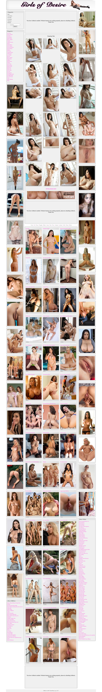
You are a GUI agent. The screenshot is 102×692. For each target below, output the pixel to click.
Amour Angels (10, 34)
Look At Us (81, 544)
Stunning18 (9, 72)
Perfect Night (81, 576)
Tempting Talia (51, 36)
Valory (8, 638)
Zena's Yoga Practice (47, 578)
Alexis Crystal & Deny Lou (84, 521)
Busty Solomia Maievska (11, 614)
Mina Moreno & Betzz (83, 582)
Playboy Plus (9, 66)
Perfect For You (82, 586)
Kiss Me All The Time (83, 599)
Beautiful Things (82, 573)
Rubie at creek (45, 549)
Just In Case (81, 539)
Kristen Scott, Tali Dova (11, 636)
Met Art (8, 56)
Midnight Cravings (82, 545)
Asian (47, 225)
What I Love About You (83, 553)
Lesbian (60, 225)
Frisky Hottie (9, 609)
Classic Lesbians (63, 578)
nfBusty (8, 60)
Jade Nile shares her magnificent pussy (14, 637)
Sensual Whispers (82, 636)
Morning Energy (82, 591)
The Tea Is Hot (81, 525)
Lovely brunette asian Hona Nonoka (49, 607)
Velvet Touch (81, 605)
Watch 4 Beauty (10, 79)
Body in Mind (9, 39)
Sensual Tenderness (82, 550)
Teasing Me (81, 564)
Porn (53, 225)
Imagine (80, 627)
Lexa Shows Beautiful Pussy (65, 636)
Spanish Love (81, 617)
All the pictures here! (51, 188)
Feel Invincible (81, 581)
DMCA (44, 690)
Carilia (8, 611)
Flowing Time (81, 614)
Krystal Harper (10, 632)
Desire (67, 225)
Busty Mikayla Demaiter (30, 374)
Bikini (44, 225)
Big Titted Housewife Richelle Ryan (32, 461)
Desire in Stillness (10, 610)
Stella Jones (9, 628)
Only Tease (9, 63)
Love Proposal (81, 610)
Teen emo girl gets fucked (65, 374)
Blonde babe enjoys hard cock (12, 622)
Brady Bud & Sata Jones (83, 601)
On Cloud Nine (81, 541)
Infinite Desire (81, 543)
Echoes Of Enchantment (83, 619)
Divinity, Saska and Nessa (30, 520)
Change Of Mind (82, 567)
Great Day (81, 575)
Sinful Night (81, 532)
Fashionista (9, 608)
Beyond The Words (82, 633)
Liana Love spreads (63, 403)
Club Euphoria (81, 523)
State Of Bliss (81, 554)
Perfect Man (81, 608)
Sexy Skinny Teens (29, 578)
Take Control (81, 637)
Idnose (8, 629)
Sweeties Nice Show (46, 374)
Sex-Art (8, 71)
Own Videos (9, 17)
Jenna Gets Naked (10, 619)
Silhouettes (81, 557)
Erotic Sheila (9, 623)
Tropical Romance (82, 530)
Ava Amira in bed (63, 461)
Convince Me (81, 592)
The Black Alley (10, 75)
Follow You (81, 569)
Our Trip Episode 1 (82, 628)
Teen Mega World (10, 74)
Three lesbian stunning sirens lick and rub (15, 606)
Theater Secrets (81, 534)
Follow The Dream (82, 578)
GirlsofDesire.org (53, 690)
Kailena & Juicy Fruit (11, 620)
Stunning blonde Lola (30, 607)
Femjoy (8, 49)
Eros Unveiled (81, 622)
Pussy (37, 225)
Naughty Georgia (46, 228)
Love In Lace (81, 632)
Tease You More (82, 589)
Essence (80, 631)
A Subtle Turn (45, 286)
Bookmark (9, 22)
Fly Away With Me (82, 529)
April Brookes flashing (30, 636)
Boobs (70, 225)
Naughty (40, 225)
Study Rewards (81, 624)
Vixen (8, 77)
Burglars (44, 461)
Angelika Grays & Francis (83, 558)
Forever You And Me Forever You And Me (87, 635)
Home (8, 14)
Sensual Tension (82, 535)
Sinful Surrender (82, 613)
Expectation (81, 609)
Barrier (80, 623)
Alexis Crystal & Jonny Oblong (84, 638)
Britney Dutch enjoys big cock (12, 615)
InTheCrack (9, 53)
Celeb (64, 225)
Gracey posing (45, 636)
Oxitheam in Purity (10, 624)
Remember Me (81, 594)
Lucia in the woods (63, 520)
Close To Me (81, 598)
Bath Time (81, 562)
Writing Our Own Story (83, 540)
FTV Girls (9, 51)
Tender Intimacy (82, 536)
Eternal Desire (9, 48)
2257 (58, 690)
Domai (8, 43)
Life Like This (81, 596)
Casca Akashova (29, 345)
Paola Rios (27, 228)
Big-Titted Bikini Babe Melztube (49, 345)
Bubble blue (28, 316)
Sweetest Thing (81, 577)
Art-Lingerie (9, 37)
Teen (50, 225)
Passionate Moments (82, 595)
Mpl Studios (9, 58)
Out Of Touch (81, 572)
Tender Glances (82, 587)
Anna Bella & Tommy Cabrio (84, 549)
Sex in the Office (46, 520)
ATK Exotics (9, 38)
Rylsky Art (9, 69)
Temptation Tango (82, 618)
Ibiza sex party (28, 403)
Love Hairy (9, 54)
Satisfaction (81, 585)
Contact (80, 563)
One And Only (81, 600)
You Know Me (81, 590)
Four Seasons (81, 527)
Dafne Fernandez (10, 613)
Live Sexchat (10, 19)
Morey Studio (9, 57)
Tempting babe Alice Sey (30, 432)
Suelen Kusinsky (46, 432)
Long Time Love (82, 552)
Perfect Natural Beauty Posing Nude (13, 602)
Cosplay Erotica (10, 42)
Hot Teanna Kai (63, 286)
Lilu (26, 549)
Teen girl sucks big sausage (12, 605)
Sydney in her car (63, 549)
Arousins (8, 35)
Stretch (80, 555)
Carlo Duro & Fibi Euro (83, 537)
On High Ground (82, 604)
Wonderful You (82, 546)
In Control (9, 631)
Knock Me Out (81, 522)
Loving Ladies (10, 633)
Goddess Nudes (10, 52)
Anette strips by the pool (64, 345)
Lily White (9, 627)
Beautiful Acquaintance (83, 615)
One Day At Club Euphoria (84, 526)
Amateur (56, 225)
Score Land (9, 70)
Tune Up (80, 568)
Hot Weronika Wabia (47, 257)
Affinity (80, 612)
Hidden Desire (81, 603)
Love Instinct (81, 580)
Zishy (8, 80)
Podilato (8, 604)
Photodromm (9, 65)
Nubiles (8, 62)
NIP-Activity (9, 61)
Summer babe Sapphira (11, 634)
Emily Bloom (9, 44)
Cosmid (8, 40)
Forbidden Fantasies (82, 626)
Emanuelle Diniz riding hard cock (49, 403)
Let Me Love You (82, 566)
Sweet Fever (81, 571)
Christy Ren (28, 257)
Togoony (62, 257)
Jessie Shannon (10, 625)
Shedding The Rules (82, 531)
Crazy (32, 225)
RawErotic (9, 67)
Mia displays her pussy (64, 607)
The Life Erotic (10, 76)
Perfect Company (46, 316)
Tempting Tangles (82, 621)
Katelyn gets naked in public (65, 228)
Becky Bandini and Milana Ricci (66, 316)
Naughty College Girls (11, 618)
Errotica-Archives (10, 47)
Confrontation (81, 548)
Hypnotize (81, 559)
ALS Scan (9, 33)
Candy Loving (63, 432)
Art (34, 225)
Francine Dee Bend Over (30, 286)
